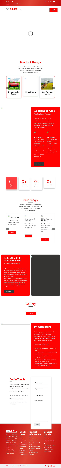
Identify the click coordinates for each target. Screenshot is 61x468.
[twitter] (48, 1)
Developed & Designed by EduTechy (18, 465)
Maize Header (30, 92)
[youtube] (54, 1)
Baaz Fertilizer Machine (47, 93)
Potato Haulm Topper (13, 93)
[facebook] (45, 1)
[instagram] (51, 1)
